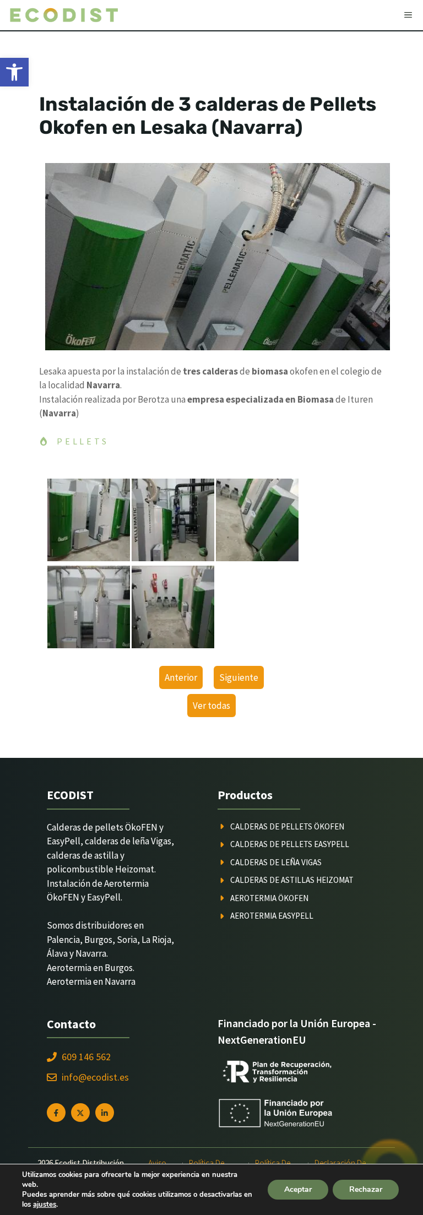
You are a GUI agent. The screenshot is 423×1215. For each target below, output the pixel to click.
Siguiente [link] (238, 677)
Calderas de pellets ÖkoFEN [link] (287, 826)
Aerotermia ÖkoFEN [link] (269, 898)
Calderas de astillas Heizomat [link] (292, 880)
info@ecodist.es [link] (95, 1077)
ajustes (44, 1204)
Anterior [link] (181, 677)
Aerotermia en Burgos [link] (90, 968)
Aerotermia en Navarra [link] (91, 981)
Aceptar (298, 1189)
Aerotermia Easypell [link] (271, 915)
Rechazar (365, 1189)
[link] (14, 72)
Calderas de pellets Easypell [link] (289, 844)
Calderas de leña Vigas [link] (276, 862)
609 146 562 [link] (86, 1056)
